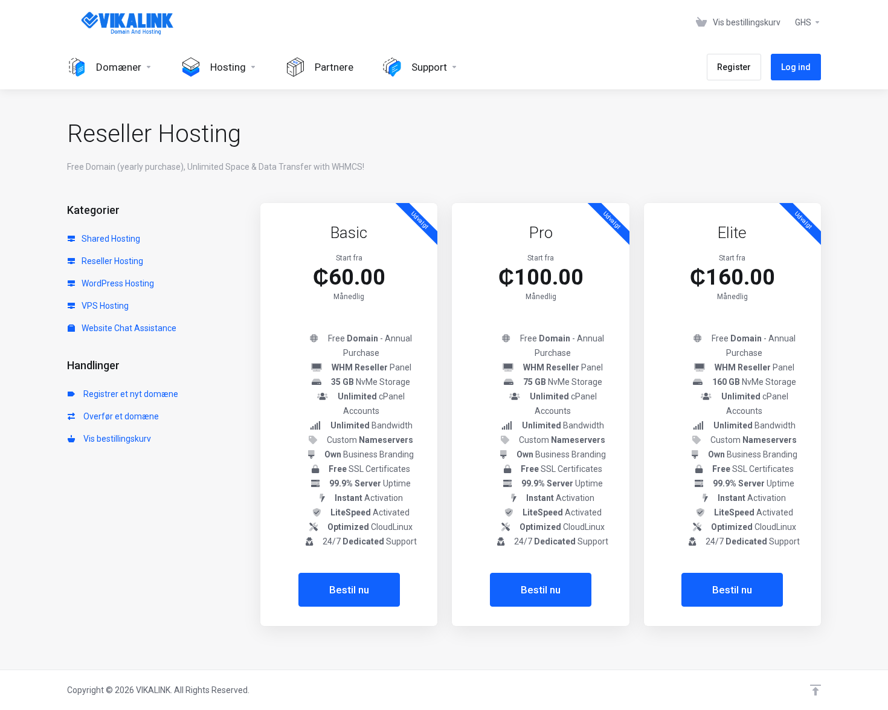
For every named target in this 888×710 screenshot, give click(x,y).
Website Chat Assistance (128, 328)
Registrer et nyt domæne (129, 394)
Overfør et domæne (119, 416)
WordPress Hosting (117, 283)
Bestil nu (349, 590)
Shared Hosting (110, 239)
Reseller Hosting (111, 261)
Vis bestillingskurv (115, 439)
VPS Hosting (104, 306)
